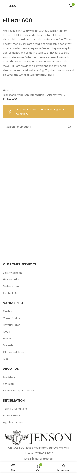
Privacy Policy (11, 415)
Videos (7, 338)
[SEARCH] (69, 126)
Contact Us (10, 293)
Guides (7, 311)
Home (7, 90)
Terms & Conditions (15, 408)
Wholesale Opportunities (18, 390)
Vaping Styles (11, 318)
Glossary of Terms (14, 352)
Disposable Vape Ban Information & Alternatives (33, 94)
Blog (5, 358)
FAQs (6, 331)
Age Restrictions (13, 422)
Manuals (8, 345)
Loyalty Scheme (12, 272)
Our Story (9, 376)
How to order (11, 279)
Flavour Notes (11, 324)
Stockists (9, 383)
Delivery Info (11, 286)
